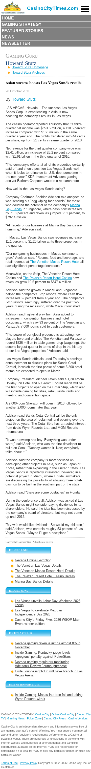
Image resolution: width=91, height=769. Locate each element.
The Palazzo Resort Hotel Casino (47, 278)
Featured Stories (22, 31)
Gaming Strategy (21, 24)
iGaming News (16, 718)
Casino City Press (55, 718)
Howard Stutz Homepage (30, 67)
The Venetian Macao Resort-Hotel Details (45, 571)
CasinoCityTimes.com (52, 8)
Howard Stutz (23, 99)
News (8, 37)
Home (8, 18)
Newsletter (16, 43)
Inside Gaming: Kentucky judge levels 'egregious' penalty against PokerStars (43, 654)
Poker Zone (34, 718)
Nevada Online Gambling (33, 560)
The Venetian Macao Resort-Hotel (54, 262)
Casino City (42, 714)
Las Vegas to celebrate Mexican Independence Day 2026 (38, 612)
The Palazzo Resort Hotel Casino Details (45, 576)
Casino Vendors (78, 718)
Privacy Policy (28, 762)
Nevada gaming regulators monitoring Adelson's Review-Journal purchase (42, 664)
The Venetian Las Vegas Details (38, 565)
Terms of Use (9, 762)
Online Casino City (63, 714)
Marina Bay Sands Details (34, 581)
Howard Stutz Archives (28, 72)
